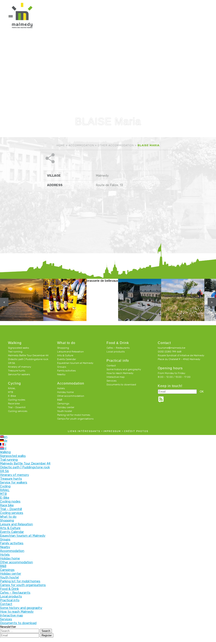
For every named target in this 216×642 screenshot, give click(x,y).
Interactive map (116, 376)
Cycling (14, 383)
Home (61, 145)
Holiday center (65, 407)
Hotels (61, 388)
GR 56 (11, 363)
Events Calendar (66, 359)
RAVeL (12, 388)
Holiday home (65, 392)
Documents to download (121, 384)
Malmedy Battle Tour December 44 (28, 355)
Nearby (61, 374)
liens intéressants (84, 431)
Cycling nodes (16, 399)
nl (5, 448)
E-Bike (12, 395)
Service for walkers (19, 374)
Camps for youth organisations (75, 418)
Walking (15, 343)
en (5, 437)
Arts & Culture (65, 355)
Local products (116, 351)
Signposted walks (18, 347)
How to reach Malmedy (120, 373)
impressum (112, 431)
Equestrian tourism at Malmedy (75, 363)
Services (111, 380)
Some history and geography (124, 369)
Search (46, 631)
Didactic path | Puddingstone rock (28, 359)
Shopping (63, 347)
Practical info (118, 360)
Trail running (15, 351)
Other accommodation (116, 145)
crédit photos (136, 431)
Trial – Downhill (17, 407)
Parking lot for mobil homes (73, 414)
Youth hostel (64, 411)
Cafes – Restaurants (118, 347)
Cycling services (17, 411)
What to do (66, 343)
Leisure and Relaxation (70, 351)
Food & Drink (118, 343)
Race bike (14, 403)
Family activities (66, 370)
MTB (10, 392)
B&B (59, 399)
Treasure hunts (16, 370)
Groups (61, 366)
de (5, 441)
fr (5, 444)
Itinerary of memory (19, 366)
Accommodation (81, 145)
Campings (63, 403)
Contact (111, 365)
